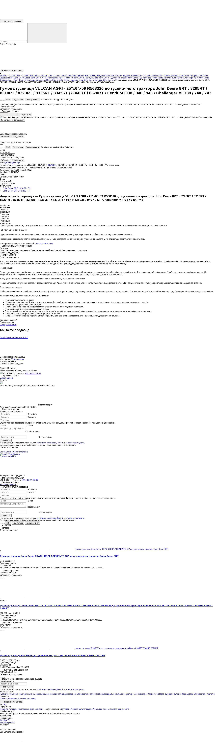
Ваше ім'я (32, 414)
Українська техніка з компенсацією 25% (110, 709)
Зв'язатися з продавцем (12, 136)
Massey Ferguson (97, 75)
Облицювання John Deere (12, 80)
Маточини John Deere (174, 78)
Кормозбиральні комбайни (111, 694)
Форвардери (188, 694)
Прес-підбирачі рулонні (170, 694)
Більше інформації (8, 485)
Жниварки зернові (68, 694)
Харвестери (153, 694)
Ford (87, 75)
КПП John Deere (49, 78)
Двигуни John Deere (199, 75)
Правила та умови (8, 709)
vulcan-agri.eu (6, 378)
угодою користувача (75, 443)
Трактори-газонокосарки (136, 694)
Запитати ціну (7, 155)
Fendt (81, 75)
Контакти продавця (27, 698)
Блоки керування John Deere (70, 78)
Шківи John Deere (33, 78)
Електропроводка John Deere (38, 80)
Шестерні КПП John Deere (12, 78)
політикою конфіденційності (50, 443)
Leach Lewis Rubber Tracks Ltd (14, 338)
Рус (5, 704)
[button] (108, 57)
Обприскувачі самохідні (88, 694)
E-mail (30, 425)
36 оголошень (17, 359)
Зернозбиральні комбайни (46, 694)
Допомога (12, 698)
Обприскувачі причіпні (204, 694)
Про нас (4, 698)
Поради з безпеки (8, 324)
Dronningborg (72, 75)
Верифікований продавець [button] (13, 357)
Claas (63, 75)
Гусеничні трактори (9, 694)
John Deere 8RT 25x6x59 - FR (17, 191)
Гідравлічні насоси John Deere (124, 78)
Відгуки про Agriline (69, 709)
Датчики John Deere (104, 80)
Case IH (56, 75)
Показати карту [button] (45, 405)
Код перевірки (45, 437)
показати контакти (44, 243)
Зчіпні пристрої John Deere (196, 78)
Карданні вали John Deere (82, 80)
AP (45, 75)
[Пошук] (47, 33)
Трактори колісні (26, 694)
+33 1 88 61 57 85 (33, 373)
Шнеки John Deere (60, 80)
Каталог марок (85, 709)
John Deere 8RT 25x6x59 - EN (17, 188)
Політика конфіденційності (30, 709)
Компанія (32, 417)
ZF (119, 75)
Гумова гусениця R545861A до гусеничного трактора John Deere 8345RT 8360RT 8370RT (52, 655)
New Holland (112, 75)
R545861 (52, 165)
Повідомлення (33, 432)
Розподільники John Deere (97, 78)
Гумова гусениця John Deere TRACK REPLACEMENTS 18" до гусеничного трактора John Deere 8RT (59, 556)
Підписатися (7, 687)
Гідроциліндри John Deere (151, 78)
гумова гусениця (12, 163)
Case (50, 75)
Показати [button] (20, 373)
